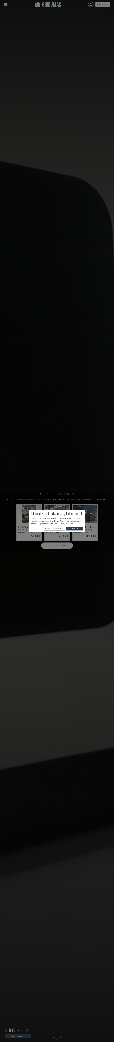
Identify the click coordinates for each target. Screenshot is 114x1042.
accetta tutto (74, 529)
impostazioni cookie (54, 529)
